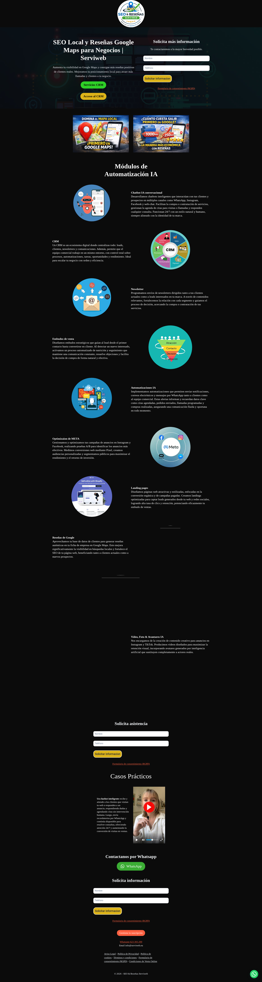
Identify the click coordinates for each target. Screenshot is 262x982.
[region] (35, 961)
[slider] (152, 840)
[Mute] (143, 840)
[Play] (137, 840)
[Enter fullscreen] (161, 840)
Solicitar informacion (157, 78)
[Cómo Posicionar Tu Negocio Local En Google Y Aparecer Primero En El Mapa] (101, 133)
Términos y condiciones (125, 957)
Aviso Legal (110, 954)
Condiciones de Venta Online (143, 961)
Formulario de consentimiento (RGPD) (176, 88)
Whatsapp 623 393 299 (131, 942)
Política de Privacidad (128, 954)
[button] (254, 974)
